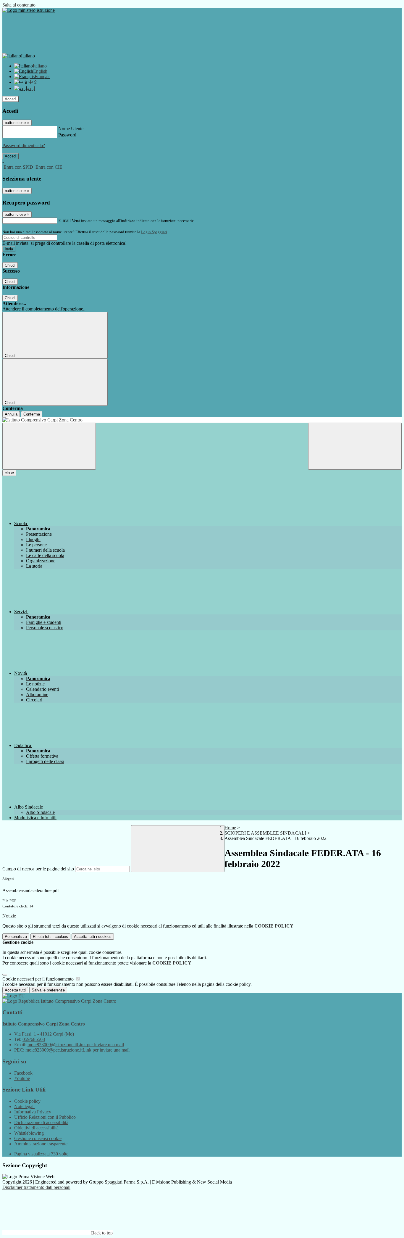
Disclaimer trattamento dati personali (36, 1187)
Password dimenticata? (23, 145)
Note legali (24, 1106)
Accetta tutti (92, 936)
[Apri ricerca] (355, 446)
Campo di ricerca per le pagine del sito (38, 868)
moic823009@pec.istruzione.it (77, 1049)
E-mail (64, 220)
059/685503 (33, 1039)
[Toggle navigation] (49, 446)
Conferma (31, 414)
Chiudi (10, 265)
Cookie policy (27, 1101)
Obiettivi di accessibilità (36, 1127)
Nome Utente (70, 128)
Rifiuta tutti (50, 936)
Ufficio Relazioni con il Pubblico (45, 1117)
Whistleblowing (29, 1133)
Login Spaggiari (154, 232)
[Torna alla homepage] (202, 420)
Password (67, 134)
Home (230, 827)
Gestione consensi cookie (38, 1138)
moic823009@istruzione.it (76, 1044)
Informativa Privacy (32, 1111)
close (9, 473)
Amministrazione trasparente (40, 1143)
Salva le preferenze (48, 990)
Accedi (11, 99)
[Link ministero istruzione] (28, 10)
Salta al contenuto (18, 4)
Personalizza (16, 936)
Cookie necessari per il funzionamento (38, 978)
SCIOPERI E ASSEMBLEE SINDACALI (265, 832)
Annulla (11, 414)
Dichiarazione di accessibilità (41, 1122)
